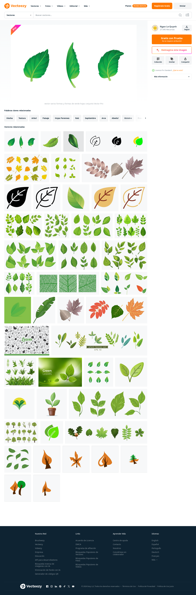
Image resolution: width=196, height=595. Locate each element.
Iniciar (182, 6)
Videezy (38, 548)
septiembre (90, 118)
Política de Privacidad (146, 586)
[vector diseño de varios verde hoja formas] (17, 459)
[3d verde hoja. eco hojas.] (131, 372)
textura (22, 118)
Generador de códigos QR (46, 574)
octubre (128, 118)
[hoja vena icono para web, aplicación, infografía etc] (17, 197)
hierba (9, 118)
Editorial (73, 6)
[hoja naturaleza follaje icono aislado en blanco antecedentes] (76, 197)
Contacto (117, 544)
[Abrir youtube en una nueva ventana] (73, 586)
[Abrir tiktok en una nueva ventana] (64, 586)
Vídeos (60, 6)
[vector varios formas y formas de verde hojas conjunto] (21, 141)
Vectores (35, 6)
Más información (161, 76)
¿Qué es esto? (178, 70)
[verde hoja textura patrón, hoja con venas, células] (68, 283)
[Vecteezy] (15, 6)
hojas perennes (62, 118)
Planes (128, 6)
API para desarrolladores (46, 560)
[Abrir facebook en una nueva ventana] (47, 586)
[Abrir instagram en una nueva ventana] (52, 586)
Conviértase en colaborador (119, 553)
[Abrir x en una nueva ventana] (69, 586)
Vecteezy (39, 544)
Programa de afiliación (86, 548)
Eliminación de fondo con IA (47, 570)
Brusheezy (39, 540)
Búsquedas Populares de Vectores (87, 553)
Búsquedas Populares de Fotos (87, 559)
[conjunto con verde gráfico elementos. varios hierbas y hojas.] (99, 341)
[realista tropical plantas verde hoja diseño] (73, 141)
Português (156, 548)
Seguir (187, 29)
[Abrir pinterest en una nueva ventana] (60, 586)
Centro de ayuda (120, 540)
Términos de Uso (129, 586)
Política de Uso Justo (165, 586)
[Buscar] (180, 15)
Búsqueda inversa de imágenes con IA (44, 564)
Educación (39, 556)
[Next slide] (143, 118)
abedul (115, 118)
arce (104, 118)
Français (155, 556)
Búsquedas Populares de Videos (87, 565)
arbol (34, 118)
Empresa (39, 552)
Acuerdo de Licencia (85, 540)
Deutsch (155, 552)
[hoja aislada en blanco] (44, 310)
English (155, 540)
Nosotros (117, 548)
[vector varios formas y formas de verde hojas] (51, 141)
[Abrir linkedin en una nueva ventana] (56, 586)
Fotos (48, 6)
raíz (77, 118)
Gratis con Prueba (172, 39)
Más (86, 6)
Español (155, 544)
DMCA (78, 544)
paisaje (46, 118)
